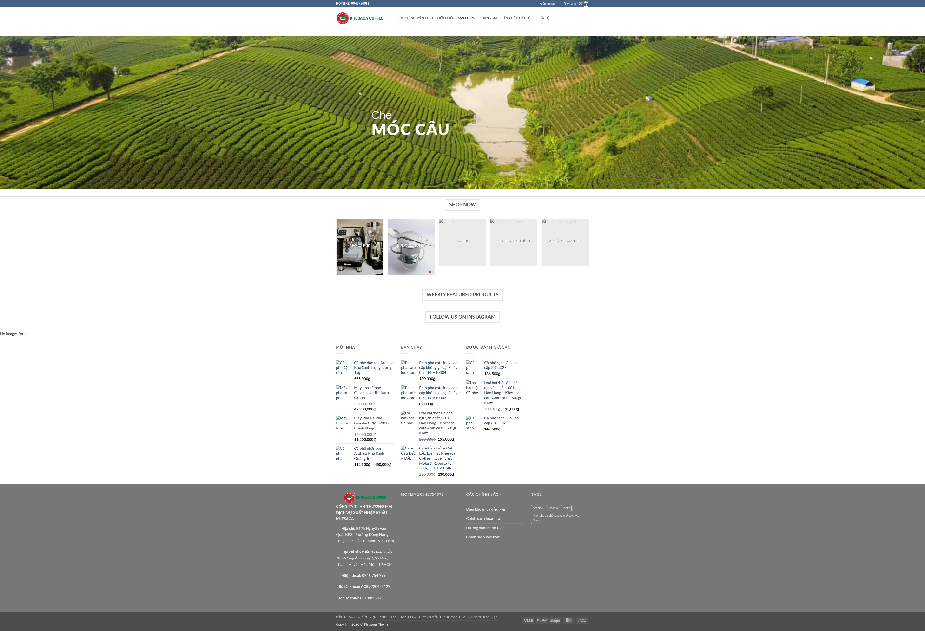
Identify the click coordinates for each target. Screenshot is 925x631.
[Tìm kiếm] (393, 18)
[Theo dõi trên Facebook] (519, 3)
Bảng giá (489, 18)
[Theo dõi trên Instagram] (523, 3)
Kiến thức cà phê (515, 18)
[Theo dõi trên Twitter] (528, 3)
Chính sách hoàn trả (483, 518)
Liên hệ (544, 18)
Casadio (552, 508)
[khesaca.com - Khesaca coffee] (360, 18)
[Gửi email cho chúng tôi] (533, 3)
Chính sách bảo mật (483, 537)
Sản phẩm (466, 18)
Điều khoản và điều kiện (486, 509)
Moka (566, 508)
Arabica (538, 508)
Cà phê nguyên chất (416, 18)
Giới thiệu (446, 18)
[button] (547, 3)
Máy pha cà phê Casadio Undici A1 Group (556, 518)
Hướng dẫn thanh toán (485, 528)
